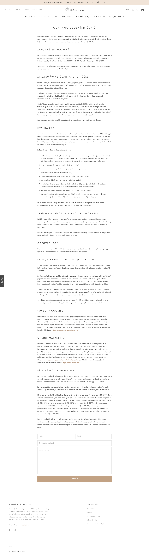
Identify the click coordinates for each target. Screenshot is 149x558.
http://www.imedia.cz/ (71, 362)
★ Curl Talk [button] (2, 281)
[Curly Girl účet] (133, 10)
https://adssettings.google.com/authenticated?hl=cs (62, 360)
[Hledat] (137, 10)
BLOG (18, 10)
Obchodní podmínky (94, 516)
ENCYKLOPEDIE (39, 10)
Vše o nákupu (91, 509)
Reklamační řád (92, 520)
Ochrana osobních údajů (95, 524)
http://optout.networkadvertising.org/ (65, 330)
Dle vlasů (67, 17)
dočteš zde (26, 525)
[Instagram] (15, 529)
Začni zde (30, 17)
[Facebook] (9, 529)
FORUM (26, 10)
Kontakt (89, 512)
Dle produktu (82, 17)
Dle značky (99, 17)
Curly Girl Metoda (48, 17)
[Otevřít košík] (142, 10)
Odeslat (74, 479)
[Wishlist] (127, 9)
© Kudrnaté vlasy (17, 552)
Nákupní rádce (116, 17)
